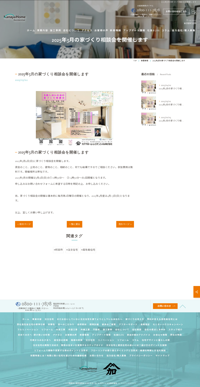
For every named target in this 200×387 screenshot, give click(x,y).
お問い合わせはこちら (176, 11)
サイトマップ (163, 356)
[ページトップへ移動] (183, 306)
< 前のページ (24, 224)
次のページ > (125, 224)
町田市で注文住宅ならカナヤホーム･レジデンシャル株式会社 (93, 383)
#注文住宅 (72, 250)
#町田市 (58, 250)
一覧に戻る (74, 224)
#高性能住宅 (88, 250)
